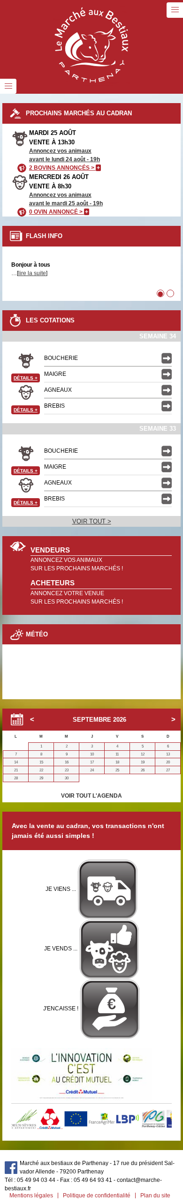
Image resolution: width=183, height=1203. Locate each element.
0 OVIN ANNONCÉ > (58, 212)
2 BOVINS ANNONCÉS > (64, 167)
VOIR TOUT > (91, 521)
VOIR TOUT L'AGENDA (91, 795)
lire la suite (32, 273)
